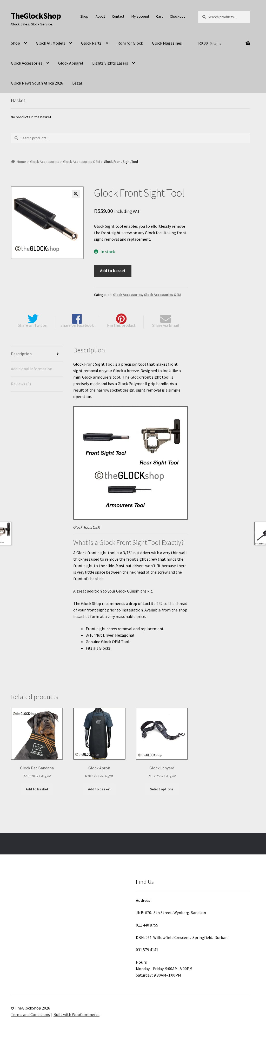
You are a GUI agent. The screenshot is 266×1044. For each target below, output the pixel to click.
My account (140, 16)
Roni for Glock (130, 43)
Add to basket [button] (37, 789)
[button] (76, 194)
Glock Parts (91, 43)
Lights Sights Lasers (110, 63)
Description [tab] (21, 353)
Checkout (177, 16)
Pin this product (121, 325)
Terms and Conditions (30, 1014)
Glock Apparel (70, 63)
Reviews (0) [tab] (21, 383)
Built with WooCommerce (76, 1014)
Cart (159, 16)
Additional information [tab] (31, 368)
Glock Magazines (167, 43)
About (100, 16)
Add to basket (112, 270)
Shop (84, 16)
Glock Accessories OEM (81, 161)
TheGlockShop (36, 16)
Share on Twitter (33, 325)
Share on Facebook (77, 325)
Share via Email (165, 325)
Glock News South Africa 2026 (37, 83)
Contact (118, 16)
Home (21, 161)
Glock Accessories (26, 63)
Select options (162, 789)
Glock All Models (50, 43)
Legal (77, 83)
